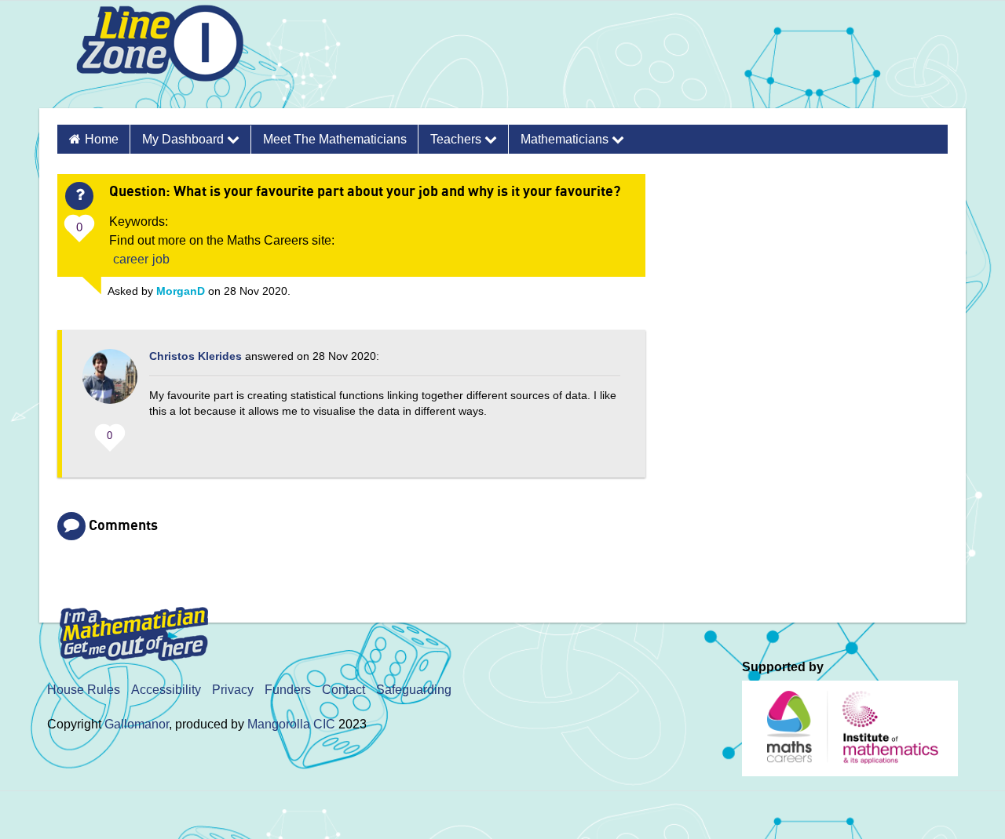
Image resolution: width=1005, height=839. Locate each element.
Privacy (233, 689)
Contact (343, 689)
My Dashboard (184, 139)
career (130, 259)
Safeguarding (413, 689)
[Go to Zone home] (154, 58)
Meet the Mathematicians (335, 139)
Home (102, 139)
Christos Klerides (195, 356)
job (161, 259)
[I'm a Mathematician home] (136, 626)
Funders (288, 689)
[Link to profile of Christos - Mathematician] (109, 384)
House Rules (83, 689)
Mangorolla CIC (291, 724)
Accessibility (166, 689)
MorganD (180, 291)
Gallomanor (136, 724)
